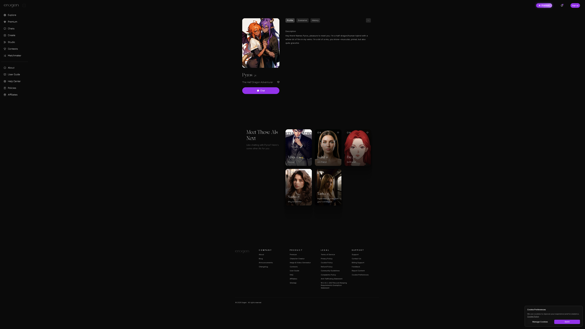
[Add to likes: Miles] (308, 133)
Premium (546, 5)
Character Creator (297, 259)
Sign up (575, 5)
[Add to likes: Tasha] (338, 172)
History (315, 20)
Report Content (358, 271)
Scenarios (302, 20)
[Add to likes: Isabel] (338, 133)
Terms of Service (328, 254)
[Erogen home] (12, 6)
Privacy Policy (326, 259)
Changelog (263, 267)
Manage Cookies (540, 322)
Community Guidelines (330, 271)
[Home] (243, 252)
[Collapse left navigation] (24, 5)
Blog (261, 259)
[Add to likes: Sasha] (308, 172)
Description (290, 31)
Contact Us (356, 259)
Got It (567, 322)
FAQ (291, 275)
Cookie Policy (327, 263)
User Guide (294, 271)
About (261, 254)
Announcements (266, 263)
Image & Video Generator (300, 263)
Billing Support (358, 263)
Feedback (356, 267)
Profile (290, 20)
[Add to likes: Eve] (367, 133)
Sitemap (293, 283)
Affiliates (293, 279)
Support (355, 254)
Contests (294, 267)
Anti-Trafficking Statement (331, 279)
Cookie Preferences (360, 275)
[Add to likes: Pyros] (278, 82)
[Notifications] (562, 5)
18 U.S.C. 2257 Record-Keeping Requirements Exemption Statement (334, 285)
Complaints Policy (328, 275)
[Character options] (368, 20)
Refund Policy (326, 267)
